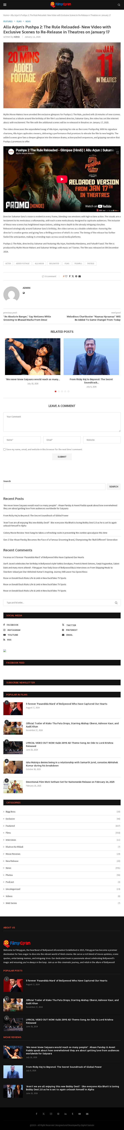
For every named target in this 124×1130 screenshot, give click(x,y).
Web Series (63, 903)
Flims (63, 832)
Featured (63, 825)
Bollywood (54, 263)
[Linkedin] (66, 1113)
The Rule (90, 263)
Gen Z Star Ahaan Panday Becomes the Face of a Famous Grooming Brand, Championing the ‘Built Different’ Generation (60, 539)
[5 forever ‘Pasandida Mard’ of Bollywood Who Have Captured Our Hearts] (13, 708)
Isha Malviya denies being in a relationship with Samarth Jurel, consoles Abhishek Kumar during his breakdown (72, 764)
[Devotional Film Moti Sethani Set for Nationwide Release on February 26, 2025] (13, 786)
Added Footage (22, 263)
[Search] (119, 5)
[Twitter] (43, 1113)
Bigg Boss (63, 811)
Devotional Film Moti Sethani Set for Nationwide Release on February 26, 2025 (70, 781)
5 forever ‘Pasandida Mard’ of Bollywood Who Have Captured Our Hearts (49, 557)
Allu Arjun (39, 263)
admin (17, 36)
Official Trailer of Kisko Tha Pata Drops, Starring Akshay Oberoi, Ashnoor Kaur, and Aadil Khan (72, 725)
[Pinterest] (58, 1113)
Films (67, 263)
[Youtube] (79, 1113)
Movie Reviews (63, 853)
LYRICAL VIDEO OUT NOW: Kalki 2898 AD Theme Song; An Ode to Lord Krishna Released (69, 744)
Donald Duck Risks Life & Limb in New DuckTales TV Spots (39, 578)
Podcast (63, 881)
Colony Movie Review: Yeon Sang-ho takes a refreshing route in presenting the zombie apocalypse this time (55, 532)
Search (7, 481)
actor (8, 263)
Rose (5, 578)
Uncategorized (63, 889)
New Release (63, 861)
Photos (63, 875)
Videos (63, 896)
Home (6, 15)
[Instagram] (51, 1113)
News (63, 867)
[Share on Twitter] (73, 276)
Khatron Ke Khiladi (63, 846)
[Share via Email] (79, 276)
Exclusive (63, 818)
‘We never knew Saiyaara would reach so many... (33, 379)
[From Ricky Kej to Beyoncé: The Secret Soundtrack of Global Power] (91, 356)
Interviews (63, 839)
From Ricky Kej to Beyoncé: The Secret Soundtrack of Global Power (35, 515)
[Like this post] (66, 276)
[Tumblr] (72, 1113)
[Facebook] (36, 1113)
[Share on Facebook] (69, 276)
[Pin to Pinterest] (76, 276)
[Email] (87, 1113)
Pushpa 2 (78, 263)
